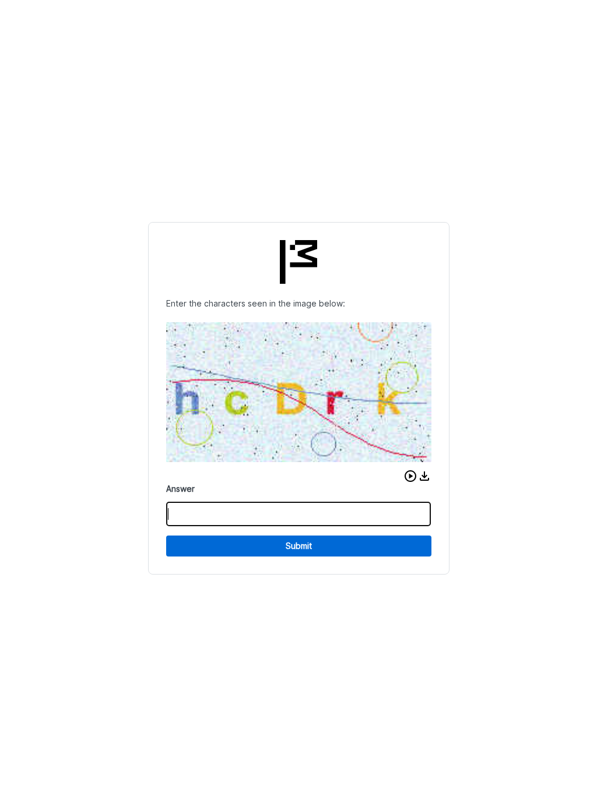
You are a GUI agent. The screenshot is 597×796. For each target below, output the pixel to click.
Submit (299, 546)
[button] (410, 476)
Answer (180, 489)
